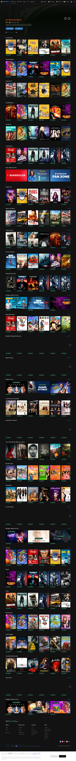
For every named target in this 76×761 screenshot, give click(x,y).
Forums (46, 732)
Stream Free (8, 732)
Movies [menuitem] (24, 1)
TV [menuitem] (28, 1)
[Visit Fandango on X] (65, 741)
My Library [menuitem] (33, 1)
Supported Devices (48, 729)
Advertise (46, 736)
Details (19, 28)
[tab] (7, 32)
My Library (20, 727)
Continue (62, 756)
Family (33, 729)
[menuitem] (59, 1)
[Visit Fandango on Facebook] (60, 741)
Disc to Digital (34, 730)
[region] (38, 756)
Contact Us (46, 734)
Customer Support (48, 730)
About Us (46, 727)
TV (6, 730)
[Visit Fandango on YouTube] (63, 741)
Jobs (45, 739)
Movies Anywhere (35, 732)
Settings (20, 730)
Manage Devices (21, 732)
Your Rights (34, 754)
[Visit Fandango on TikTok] (69, 741)
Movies (7, 729)
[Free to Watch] (11, 46)
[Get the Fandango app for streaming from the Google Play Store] (15, 721)
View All (68, 37)
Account (20, 729)
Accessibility (47, 737)
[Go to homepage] (5, 1)
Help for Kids (38, 746)
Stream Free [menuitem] (13, 1)
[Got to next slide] (70, 46)
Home (7, 727)
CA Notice (26, 746)
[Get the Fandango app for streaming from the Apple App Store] (9, 721)
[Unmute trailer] (16, 32)
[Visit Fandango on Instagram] (67, 741)
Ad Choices (7, 746)
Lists (32, 727)
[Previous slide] (65, 18)
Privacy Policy (12, 746)
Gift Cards (33, 734)
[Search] (74, 1)
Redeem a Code (21, 734)
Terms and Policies (32, 746)
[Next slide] (69, 18)
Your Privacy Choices (21, 746)
